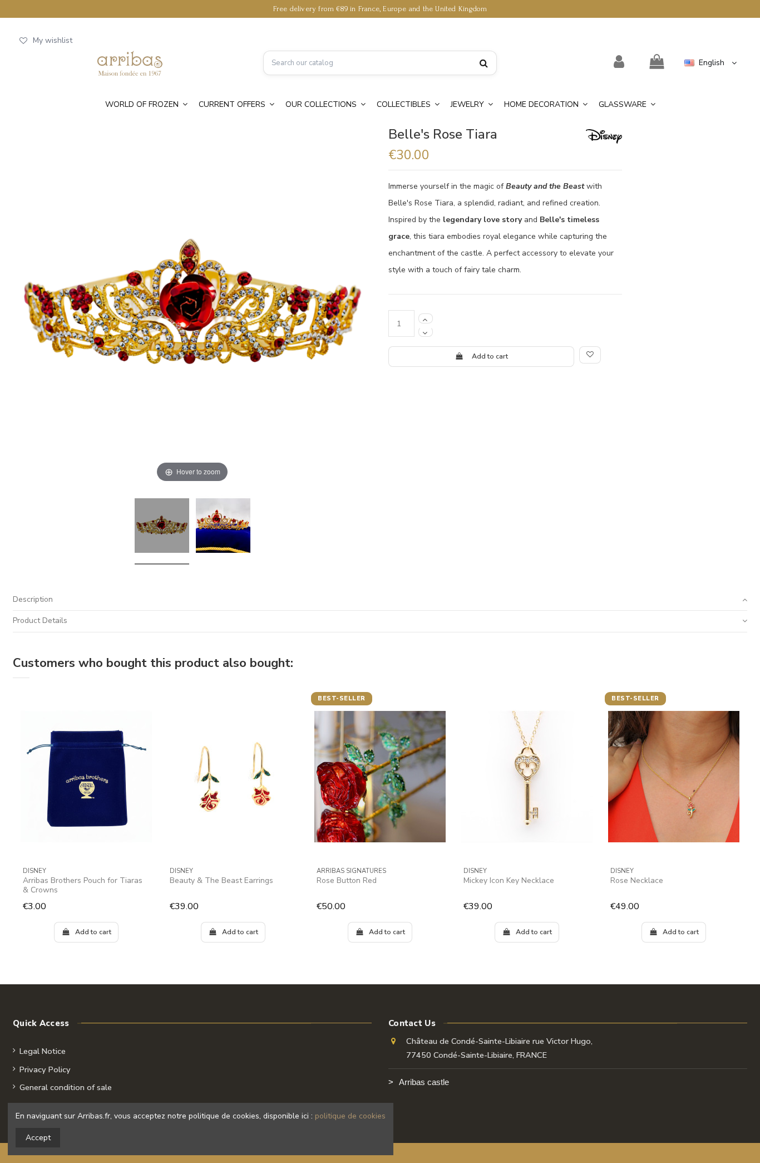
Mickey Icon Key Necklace (508, 880)
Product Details (40, 620)
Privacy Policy (45, 1069)
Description (33, 599)
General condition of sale (65, 1087)
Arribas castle (424, 1082)
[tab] (380, 600)
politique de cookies (350, 1116)
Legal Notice (42, 1051)
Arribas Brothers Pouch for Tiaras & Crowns (82, 885)
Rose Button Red (347, 880)
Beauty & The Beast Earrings (221, 880)
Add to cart (490, 356)
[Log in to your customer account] (619, 62)
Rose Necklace (636, 880)
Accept (38, 1137)
